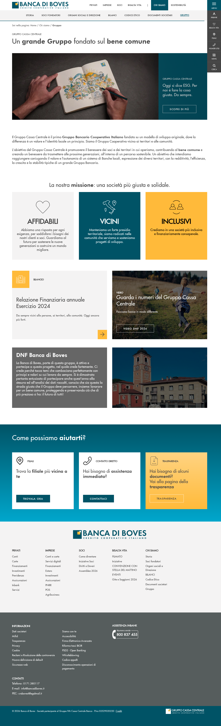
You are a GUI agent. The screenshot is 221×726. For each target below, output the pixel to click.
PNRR (48, 585)
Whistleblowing (70, 655)
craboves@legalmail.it (30, 693)
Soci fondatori (153, 561)
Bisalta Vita (119, 550)
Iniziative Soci (86, 561)
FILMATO (117, 556)
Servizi (16, 589)
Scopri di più (183, 109)
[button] (214, 5)
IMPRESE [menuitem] (107, 5)
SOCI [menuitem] (119, 5)
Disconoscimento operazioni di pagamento (81, 666)
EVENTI (116, 574)
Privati (16, 550)
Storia (149, 556)
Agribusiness (52, 594)
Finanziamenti (19, 566)
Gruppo (150, 589)
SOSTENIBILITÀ (178, 5)
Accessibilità (69, 636)
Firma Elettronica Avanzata (84, 640)
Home (33, 25)
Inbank (15, 585)
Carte (15, 561)
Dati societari (19, 631)
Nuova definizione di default (27, 659)
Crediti (119, 711)
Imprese (50, 550)
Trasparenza (18, 640)
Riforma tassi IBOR (84, 645)
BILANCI (150, 574)
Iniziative (117, 561)
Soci (82, 550)
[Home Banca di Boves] (40, 5)
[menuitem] (30, 15)
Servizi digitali (53, 561)
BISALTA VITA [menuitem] (134, 5)
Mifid (28, 636)
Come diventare (87, 556)
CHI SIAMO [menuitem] (160, 5)
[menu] (138, 5)
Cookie (16, 650)
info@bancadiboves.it (32, 688)
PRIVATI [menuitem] (93, 5)
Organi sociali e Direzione (154, 568)
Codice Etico (152, 579)
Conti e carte (52, 556)
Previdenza (18, 575)
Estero (48, 570)
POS (47, 589)
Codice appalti (83, 659)
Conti (15, 556)
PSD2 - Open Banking (84, 650)
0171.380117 (31, 683)
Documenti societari (156, 584)
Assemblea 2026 (88, 570)
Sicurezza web (20, 664)
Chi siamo (44, 25)
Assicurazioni (19, 580)
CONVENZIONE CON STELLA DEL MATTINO (124, 568)
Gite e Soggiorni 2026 (124, 579)
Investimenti (18, 570)
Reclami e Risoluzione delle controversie (33, 655)
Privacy (16, 645)
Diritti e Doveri (87, 566)
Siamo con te (69, 631)
